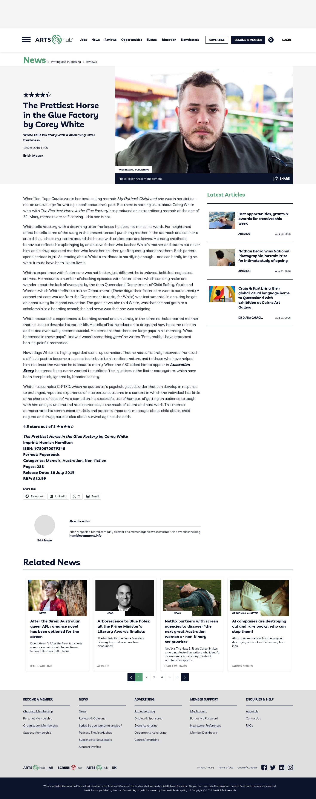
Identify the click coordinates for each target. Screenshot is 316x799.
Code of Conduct (247, 767)
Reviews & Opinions (92, 718)
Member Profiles (90, 747)
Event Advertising (146, 725)
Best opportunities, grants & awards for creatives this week (263, 219)
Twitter (273, 767)
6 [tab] (177, 677)
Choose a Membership (38, 711)
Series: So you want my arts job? (100, 725)
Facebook (264, 767)
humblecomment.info (85, 536)
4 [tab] (162, 677)
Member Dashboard (203, 732)
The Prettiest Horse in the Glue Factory (60, 436)
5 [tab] (169, 677)
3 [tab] (154, 677)
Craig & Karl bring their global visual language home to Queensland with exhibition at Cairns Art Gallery (264, 297)
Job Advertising (145, 711)
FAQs (249, 725)
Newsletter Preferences (205, 725)
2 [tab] (146, 677)
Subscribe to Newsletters (95, 740)
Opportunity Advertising (151, 732)
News (96, 40)
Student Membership (37, 732)
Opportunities (131, 40)
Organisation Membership (40, 725)
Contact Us (253, 718)
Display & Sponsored (149, 718)
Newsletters (190, 40)
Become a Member (248, 39)
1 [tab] (139, 677)
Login (286, 39)
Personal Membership (37, 718)
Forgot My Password (204, 718)
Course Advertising (147, 740)
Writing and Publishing (66, 62)
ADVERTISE (217, 39)
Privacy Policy (205, 767)
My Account (198, 711)
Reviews (110, 40)
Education (168, 40)
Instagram (290, 767)
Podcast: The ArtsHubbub (95, 732)
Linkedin (281, 767)
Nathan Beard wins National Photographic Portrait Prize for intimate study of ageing (263, 256)
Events (152, 40)
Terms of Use (225, 767)
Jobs (83, 40)
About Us (252, 711)
